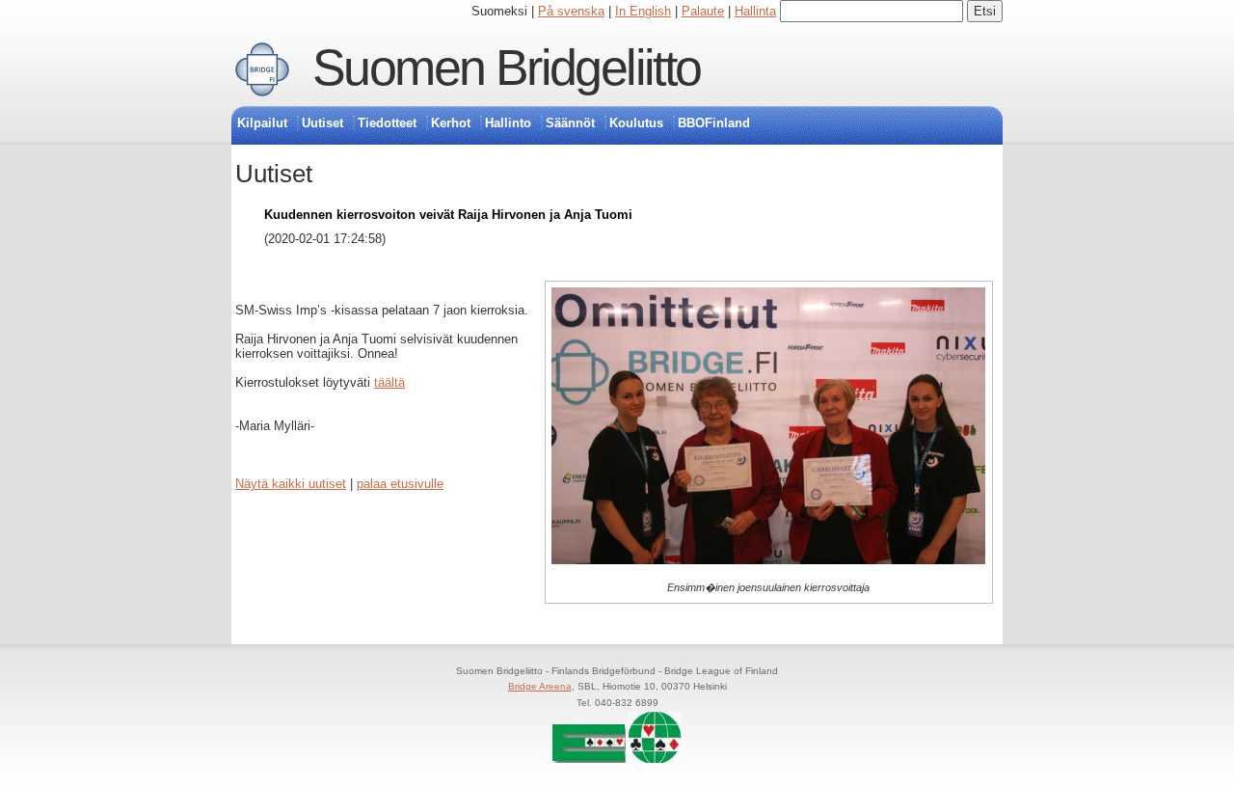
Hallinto (508, 123)
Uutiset (322, 123)
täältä (389, 382)
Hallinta (755, 11)
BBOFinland (714, 123)
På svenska (571, 11)
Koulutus (636, 123)
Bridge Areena (540, 686)
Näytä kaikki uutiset (290, 483)
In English (643, 11)
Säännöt (570, 123)
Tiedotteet (387, 123)
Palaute (703, 11)
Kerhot (450, 123)
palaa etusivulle (400, 483)
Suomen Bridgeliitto (506, 67)
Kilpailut (262, 123)
